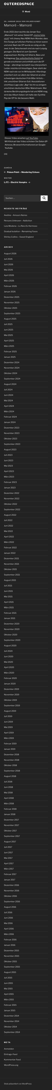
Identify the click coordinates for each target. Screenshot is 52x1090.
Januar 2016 (9, 945)
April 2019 (9, 733)
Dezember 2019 (11, 689)
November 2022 (11, 498)
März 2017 (9, 869)
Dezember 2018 (11, 754)
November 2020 (11, 629)
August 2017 (10, 841)
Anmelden (9, 1049)
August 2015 (10, 972)
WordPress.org (11, 1065)
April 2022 (9, 536)
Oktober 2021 (10, 569)
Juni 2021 (8, 591)
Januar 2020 (10, 683)
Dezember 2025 (11, 297)
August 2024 (10, 384)
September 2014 (12, 1032)
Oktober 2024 (10, 373)
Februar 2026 (10, 286)
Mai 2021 (8, 596)
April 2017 (9, 863)
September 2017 (12, 836)
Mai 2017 (8, 858)
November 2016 (11, 890)
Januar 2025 (10, 357)
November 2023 (11, 433)
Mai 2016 (8, 923)
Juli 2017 (8, 847)
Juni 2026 (8, 264)
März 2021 (9, 607)
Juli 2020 (8, 651)
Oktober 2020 (10, 634)
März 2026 (9, 281)
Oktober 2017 (10, 831)
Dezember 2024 (11, 362)
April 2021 (9, 602)
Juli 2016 (8, 912)
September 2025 (12, 313)
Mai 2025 (8, 335)
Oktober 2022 (10, 504)
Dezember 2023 (11, 428)
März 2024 (9, 411)
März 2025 (9, 346)
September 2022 (12, 509)
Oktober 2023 (10, 438)
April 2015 (9, 994)
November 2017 (11, 825)
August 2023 (10, 449)
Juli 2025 (8, 324)
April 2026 (9, 275)
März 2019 (9, 738)
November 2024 (11, 368)
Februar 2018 (10, 809)
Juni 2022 (8, 526)
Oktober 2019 (10, 700)
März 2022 (9, 542)
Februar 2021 (10, 613)
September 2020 (12, 640)
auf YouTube (32, 138)
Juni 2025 (8, 330)
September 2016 (12, 901)
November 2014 (11, 1021)
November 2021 (11, 564)
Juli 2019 (8, 716)
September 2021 (12, 575)
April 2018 (9, 798)
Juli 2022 (8, 520)
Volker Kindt (33, 21)
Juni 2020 (8, 656)
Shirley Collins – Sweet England (19, 237)
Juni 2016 (8, 918)
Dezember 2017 (11, 820)
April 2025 (9, 340)
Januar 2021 (9, 618)
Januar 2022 (9, 553)
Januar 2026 (10, 291)
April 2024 (9, 406)
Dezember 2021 (11, 558)
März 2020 (9, 673)
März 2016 (9, 934)
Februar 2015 (10, 1005)
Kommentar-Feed (12, 1059)
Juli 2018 (8, 782)
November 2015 (11, 956)
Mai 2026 (8, 270)
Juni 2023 (8, 460)
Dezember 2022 (11, 493)
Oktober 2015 (10, 961)
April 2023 (9, 471)
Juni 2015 (8, 983)
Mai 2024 (8, 400)
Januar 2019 (9, 749)
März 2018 (9, 803)
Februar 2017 (10, 874)
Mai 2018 (8, 792)
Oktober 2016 (10, 896)
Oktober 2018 (10, 765)
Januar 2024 (10, 422)
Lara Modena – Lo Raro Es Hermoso (20, 226)
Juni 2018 (8, 787)
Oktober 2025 (10, 308)
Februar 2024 (10, 417)
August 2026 (10, 253)
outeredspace (19, 4)
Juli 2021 (8, 585)
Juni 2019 (8, 722)
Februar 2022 (10, 547)
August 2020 (10, 645)
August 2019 (10, 711)
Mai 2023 (8, 466)
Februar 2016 (10, 939)
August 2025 (10, 319)
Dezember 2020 (11, 624)
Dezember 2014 (11, 1016)
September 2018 (12, 771)
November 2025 (11, 302)
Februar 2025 (10, 351)
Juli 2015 (8, 978)
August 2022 (10, 515)
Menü (27, 11)
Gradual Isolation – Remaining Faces (21, 231)
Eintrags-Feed (10, 1054)
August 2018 (10, 776)
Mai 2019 (8, 727)
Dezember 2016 (11, 885)
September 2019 (12, 705)
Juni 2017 (8, 852)
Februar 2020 (10, 678)
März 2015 (9, 999)
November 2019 (11, 694)
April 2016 (9, 929)
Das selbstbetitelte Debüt (28, 58)
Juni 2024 (8, 395)
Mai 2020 (8, 662)
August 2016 (10, 907)
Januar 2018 (9, 814)
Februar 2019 (10, 743)
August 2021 (10, 580)
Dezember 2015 (11, 950)
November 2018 (11, 760)
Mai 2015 (8, 988)
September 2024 (12, 379)
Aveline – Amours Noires (15, 215)
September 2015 (12, 967)
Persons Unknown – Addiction (18, 220)
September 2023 (12, 444)
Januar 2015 (9, 1010)
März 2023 (9, 477)
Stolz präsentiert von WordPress (18, 1084)
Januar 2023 (10, 487)
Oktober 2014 (10, 1027)
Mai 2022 (8, 531)
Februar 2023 (10, 482)
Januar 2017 (9, 880)
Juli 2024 (8, 389)
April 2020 (9, 667)
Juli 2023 (8, 455)
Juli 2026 (8, 259)
